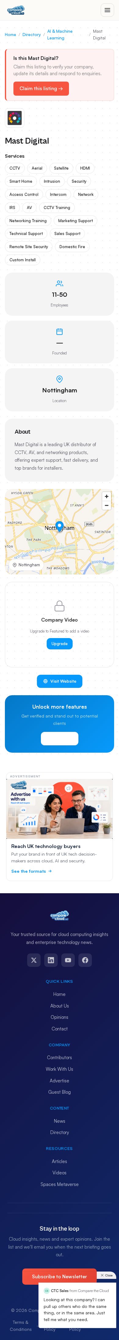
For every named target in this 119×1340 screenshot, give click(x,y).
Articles (59, 1161)
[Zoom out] (106, 505)
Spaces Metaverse (60, 1184)
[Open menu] (107, 10)
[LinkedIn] (51, 960)
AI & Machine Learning (60, 34)
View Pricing (59, 738)
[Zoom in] (106, 496)
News (59, 1121)
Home (10, 34)
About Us (59, 1006)
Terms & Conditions (21, 1325)
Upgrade (60, 643)
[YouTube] (68, 960)
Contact (60, 1029)
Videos (59, 1173)
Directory (32, 34)
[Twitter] (34, 960)
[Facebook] (85, 960)
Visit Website (63, 681)
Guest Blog (59, 1092)
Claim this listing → (41, 88)
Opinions (59, 1017)
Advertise (59, 1081)
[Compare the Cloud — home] (16, 10)
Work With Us (59, 1069)
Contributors (59, 1057)
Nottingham (29, 564)
